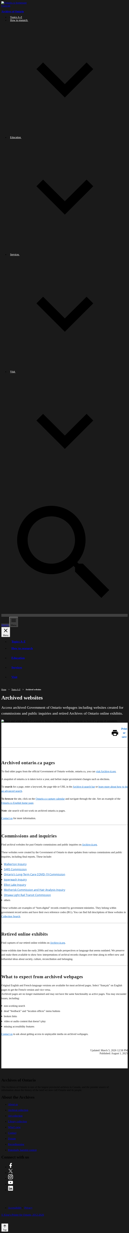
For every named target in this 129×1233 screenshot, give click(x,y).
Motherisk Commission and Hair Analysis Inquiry (34, 890)
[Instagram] (10, 1178)
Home (3, 689)
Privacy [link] (28, 1207)
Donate (12, 1138)
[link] (14, 2)
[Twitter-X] (10, 1172)
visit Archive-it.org (106, 771)
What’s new (14, 1127)
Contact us (7, 818)
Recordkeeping (16, 1144)
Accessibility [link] (15, 1207)
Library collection (17, 1121)
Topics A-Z (15, 689)
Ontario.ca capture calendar (50, 798)
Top (5, 1230)
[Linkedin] (10, 1189)
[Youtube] (10, 1184)
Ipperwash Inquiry (15, 879)
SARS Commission (15, 869)
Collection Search (10, 916)
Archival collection (18, 1110)
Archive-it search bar (84, 786)
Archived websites (33, 689)
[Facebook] (10, 1167)
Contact (12, 1132)
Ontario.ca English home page (17, 803)
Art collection (15, 1115)
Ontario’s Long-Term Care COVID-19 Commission (34, 874)
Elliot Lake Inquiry (15, 885)
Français (5, 5)
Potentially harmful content (22, 1150)
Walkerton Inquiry (15, 864)
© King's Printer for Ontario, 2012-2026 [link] (22, 1214)
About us (13, 1104)
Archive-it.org (89, 844)
